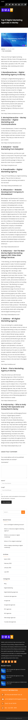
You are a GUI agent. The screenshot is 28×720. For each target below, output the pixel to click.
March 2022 (7, 559)
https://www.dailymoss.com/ (12, 314)
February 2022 (7, 563)
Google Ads (7, 600)
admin (3, 49)
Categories (6, 579)
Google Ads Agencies (9, 605)
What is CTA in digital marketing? (12, 541)
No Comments (7, 51)
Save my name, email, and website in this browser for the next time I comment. (13, 497)
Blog (5, 583)
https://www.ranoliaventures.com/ (13, 113)
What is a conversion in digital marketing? (12, 536)
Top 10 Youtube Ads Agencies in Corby (15, 675)
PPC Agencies (7, 609)
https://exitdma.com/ (10, 364)
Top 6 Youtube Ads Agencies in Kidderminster (16, 682)
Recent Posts (7, 520)
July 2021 (6, 572)
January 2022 (7, 567)
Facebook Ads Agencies (10, 596)
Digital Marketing (8, 588)
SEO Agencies (7, 613)
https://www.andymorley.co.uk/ (12, 446)
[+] (3, 671)
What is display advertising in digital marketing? (13, 546)
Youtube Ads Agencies (10, 622)
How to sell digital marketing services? (14, 524)
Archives (5, 554)
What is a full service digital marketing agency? (14, 530)
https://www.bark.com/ (10, 400)
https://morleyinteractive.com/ (12, 143)
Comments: (5, 462)
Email (3, 487)
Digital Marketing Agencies (11, 592)
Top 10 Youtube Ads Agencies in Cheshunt (15, 669)
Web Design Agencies (9, 617)
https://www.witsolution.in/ (11, 247)
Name (3, 480)
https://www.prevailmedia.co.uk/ (13, 185)
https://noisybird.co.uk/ (10, 165)
